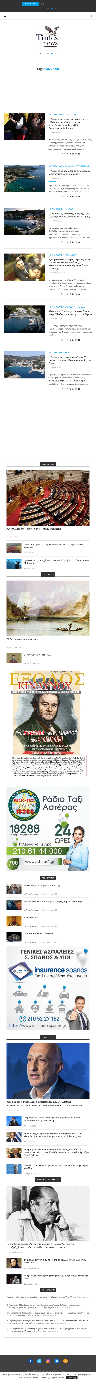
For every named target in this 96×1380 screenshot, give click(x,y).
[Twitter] (44, 8)
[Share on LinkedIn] (73, 153)
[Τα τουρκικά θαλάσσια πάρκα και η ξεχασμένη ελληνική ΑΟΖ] (14, 905)
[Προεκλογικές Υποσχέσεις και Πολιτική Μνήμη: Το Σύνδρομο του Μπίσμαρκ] (14, 564)
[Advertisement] (48, 91)
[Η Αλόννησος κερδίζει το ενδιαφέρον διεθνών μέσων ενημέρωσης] (24, 178)
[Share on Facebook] (64, 153)
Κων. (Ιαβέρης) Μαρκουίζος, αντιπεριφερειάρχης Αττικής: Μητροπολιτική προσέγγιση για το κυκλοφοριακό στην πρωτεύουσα (44, 1103)
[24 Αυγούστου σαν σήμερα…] (48, 608)
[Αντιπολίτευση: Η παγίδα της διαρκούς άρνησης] (48, 498)
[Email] (52, 8)
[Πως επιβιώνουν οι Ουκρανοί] (14, 937)
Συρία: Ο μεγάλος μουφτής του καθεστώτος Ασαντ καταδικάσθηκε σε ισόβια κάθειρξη (41, 1297)
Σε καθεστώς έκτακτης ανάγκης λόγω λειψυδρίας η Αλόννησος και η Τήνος (69, 215)
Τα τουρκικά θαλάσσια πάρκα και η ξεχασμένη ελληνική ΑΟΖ (54, 901)
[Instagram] (48, 8)
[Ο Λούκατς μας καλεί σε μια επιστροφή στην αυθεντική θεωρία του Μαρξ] (14, 1169)
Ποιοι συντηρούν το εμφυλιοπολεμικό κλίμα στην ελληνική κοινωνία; (53, 546)
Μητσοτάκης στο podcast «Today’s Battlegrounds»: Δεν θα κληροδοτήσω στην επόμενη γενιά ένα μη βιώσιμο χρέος (53, 1135)
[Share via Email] (79, 153)
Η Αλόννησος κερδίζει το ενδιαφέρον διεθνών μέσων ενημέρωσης (69, 172)
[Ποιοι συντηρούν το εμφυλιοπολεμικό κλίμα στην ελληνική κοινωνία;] (14, 548)
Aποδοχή (72, 1377)
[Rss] (55, 8)
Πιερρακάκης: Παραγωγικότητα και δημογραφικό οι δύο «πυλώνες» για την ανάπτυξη (52, 1119)
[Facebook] (40, 8)
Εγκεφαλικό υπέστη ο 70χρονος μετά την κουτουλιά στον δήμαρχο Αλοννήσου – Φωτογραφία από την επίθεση (69, 264)
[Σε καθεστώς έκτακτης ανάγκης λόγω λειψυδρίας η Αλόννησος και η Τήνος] (24, 221)
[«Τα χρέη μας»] (14, 921)
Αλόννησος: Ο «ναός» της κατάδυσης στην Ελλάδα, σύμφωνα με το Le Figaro (70, 313)
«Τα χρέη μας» (31, 917)
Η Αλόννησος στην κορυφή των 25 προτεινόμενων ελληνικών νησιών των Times (70, 360)
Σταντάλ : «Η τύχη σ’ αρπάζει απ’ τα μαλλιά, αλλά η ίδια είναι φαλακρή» (55, 1261)
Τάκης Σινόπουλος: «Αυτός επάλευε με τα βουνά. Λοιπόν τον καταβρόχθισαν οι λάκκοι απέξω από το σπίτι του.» (40, 1245)
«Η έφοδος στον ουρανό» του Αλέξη (42, 885)
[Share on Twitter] (67, 153)
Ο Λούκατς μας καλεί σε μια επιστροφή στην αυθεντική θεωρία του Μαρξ (56, 1166)
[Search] (91, 15)
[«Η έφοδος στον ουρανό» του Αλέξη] (14, 889)
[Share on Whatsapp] (76, 153)
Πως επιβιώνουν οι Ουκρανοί (39, 933)
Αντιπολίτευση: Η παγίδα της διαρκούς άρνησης (33, 528)
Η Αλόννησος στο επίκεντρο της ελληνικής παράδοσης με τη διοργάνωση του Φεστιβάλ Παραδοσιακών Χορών (66, 123)
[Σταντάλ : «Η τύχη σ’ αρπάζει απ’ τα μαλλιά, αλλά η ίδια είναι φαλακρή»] (14, 1263)
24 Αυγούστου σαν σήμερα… (22, 638)
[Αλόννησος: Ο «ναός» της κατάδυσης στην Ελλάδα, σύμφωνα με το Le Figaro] (24, 319)
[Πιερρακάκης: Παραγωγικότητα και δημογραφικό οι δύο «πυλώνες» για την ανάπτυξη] (14, 1121)
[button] (41, 4)
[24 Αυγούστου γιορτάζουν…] (14, 658)
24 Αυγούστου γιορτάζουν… (38, 654)
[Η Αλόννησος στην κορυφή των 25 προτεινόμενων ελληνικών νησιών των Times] (24, 364)
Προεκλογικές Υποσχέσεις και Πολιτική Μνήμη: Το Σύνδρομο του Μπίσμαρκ (56, 561)
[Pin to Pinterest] (70, 153)
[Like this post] (62, 153)
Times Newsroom (32, 894)
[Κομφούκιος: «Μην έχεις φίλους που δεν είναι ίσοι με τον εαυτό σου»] (14, 1279)
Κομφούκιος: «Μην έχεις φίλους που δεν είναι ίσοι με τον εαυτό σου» (56, 1277)
